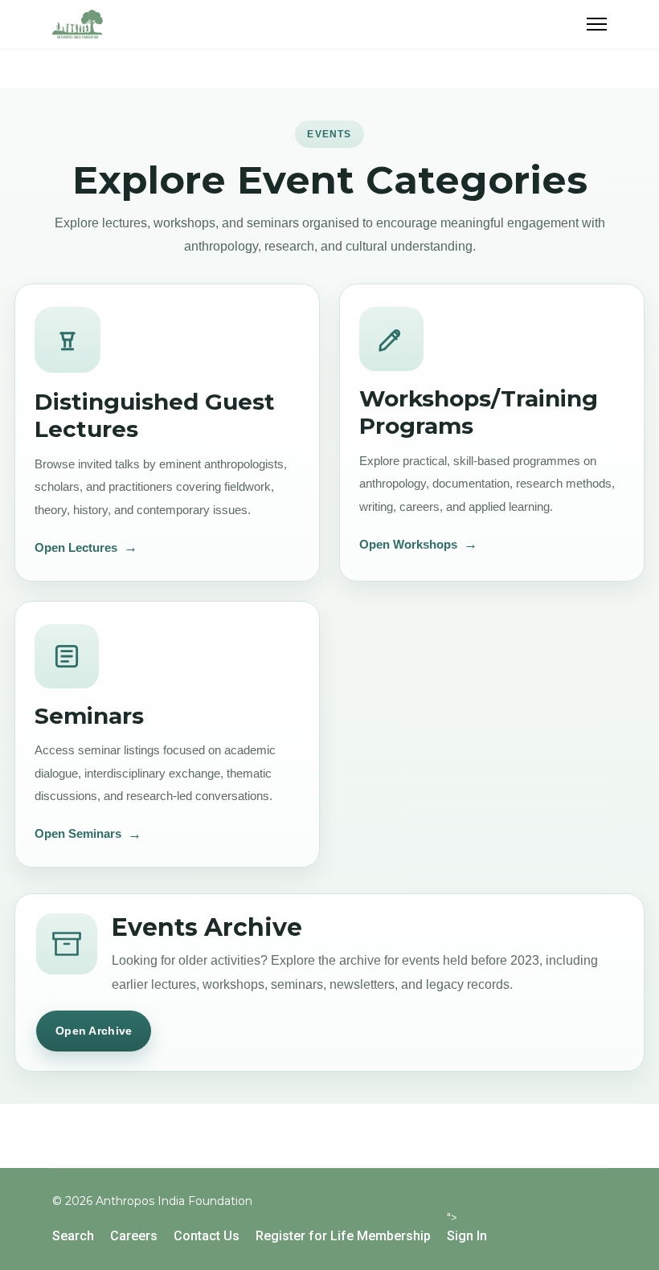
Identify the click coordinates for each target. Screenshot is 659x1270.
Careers (134, 1235)
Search (73, 1235)
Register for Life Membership (343, 1235)
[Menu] (597, 24)
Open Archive (93, 1030)
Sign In (467, 1235)
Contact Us (206, 1235)
